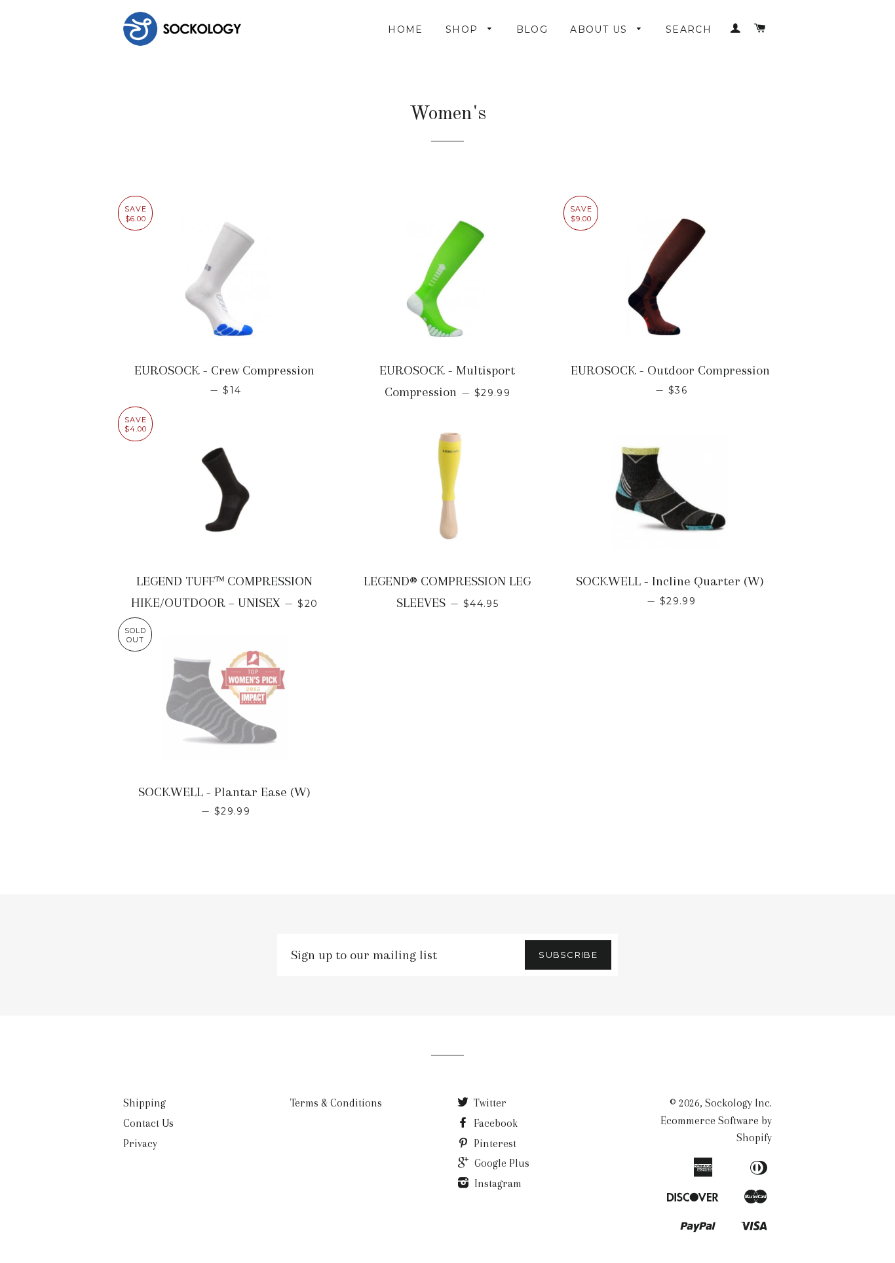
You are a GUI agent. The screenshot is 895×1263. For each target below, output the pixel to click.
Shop (464, 29)
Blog (532, 29)
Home (405, 29)
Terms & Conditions (336, 1103)
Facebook (494, 1123)
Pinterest (493, 1143)
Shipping (144, 1103)
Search (689, 29)
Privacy (140, 1143)
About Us (600, 29)
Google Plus (500, 1163)
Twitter (488, 1103)
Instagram (497, 1183)
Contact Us (148, 1123)
